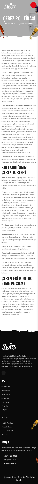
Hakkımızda (6, 391)
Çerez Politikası (7, 427)
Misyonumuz (6, 394)
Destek (4, 435)
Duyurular (5, 406)
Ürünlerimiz (6, 398)
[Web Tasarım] (8, 477)
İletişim (4, 410)
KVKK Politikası (7, 431)
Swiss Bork (6, 387)
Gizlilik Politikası (7, 423)
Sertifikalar (5, 402)
